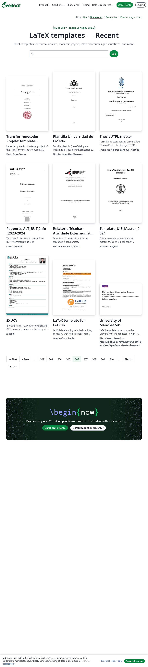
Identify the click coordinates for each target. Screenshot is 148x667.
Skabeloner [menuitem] (73, 5)
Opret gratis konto (55, 427)
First (13, 359)
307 (86, 359)
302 (42, 359)
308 (94, 359)
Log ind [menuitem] (141, 5)
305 (68, 359)
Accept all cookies (134, 661)
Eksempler (111, 17)
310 (112, 359)
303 (51, 359)
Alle (85, 17)
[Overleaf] (11, 5)
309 (103, 359)
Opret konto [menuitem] (125, 5)
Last (13, 366)
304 (60, 359)
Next (128, 359)
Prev (25, 359)
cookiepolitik (9, 663)
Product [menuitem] (43, 5)
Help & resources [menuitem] (101, 5)
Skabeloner (96, 17)
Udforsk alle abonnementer (88, 427)
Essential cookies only (111, 660)
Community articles (131, 17)
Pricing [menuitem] (86, 5)
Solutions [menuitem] (57, 5)
